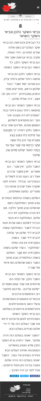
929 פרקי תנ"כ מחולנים (21, 20)
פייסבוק (12, 396)
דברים (6, 20)
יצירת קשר (21, 396)
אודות (30, 396)
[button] (38, 7)
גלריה (36, 20)
